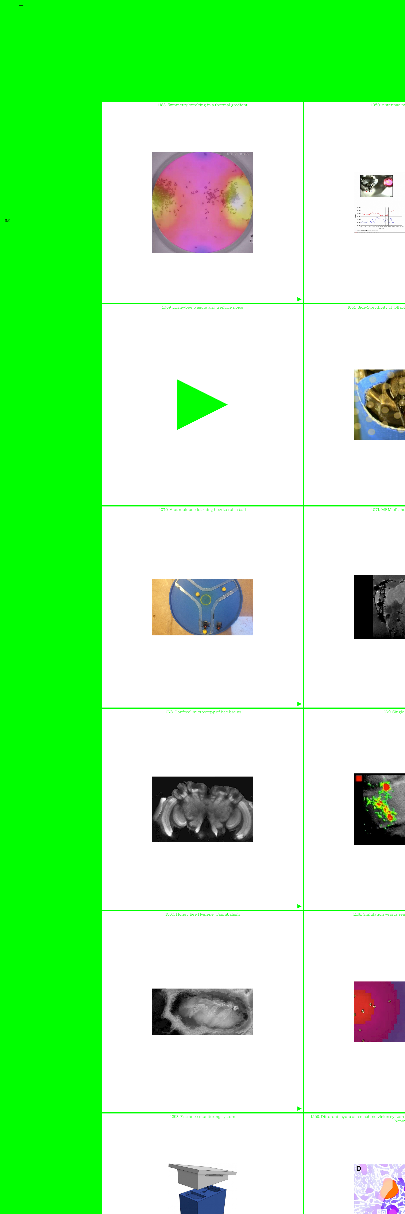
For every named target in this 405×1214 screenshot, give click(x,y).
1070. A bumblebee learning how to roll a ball (202, 509)
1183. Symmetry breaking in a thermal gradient (202, 105)
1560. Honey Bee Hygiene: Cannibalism (202, 914)
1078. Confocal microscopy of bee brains (202, 712)
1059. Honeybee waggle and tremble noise (202, 307)
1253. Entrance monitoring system (202, 1116)
